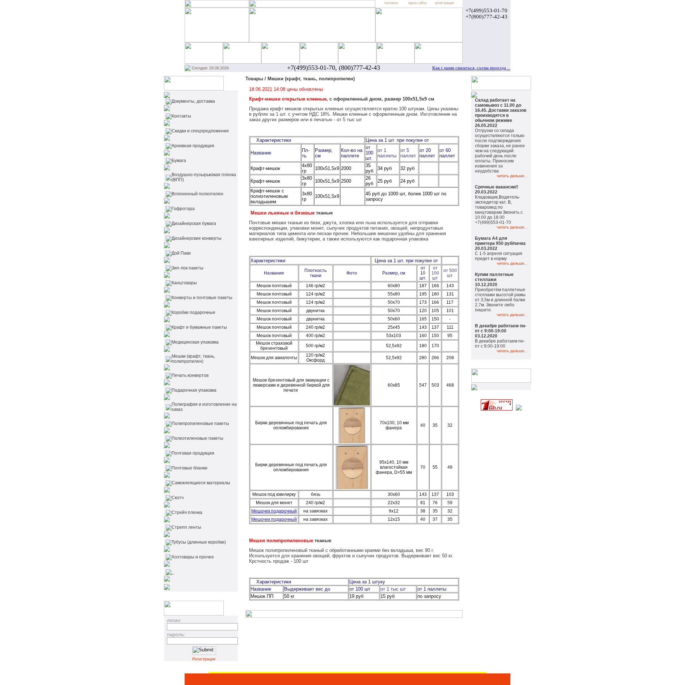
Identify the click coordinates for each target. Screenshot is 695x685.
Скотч (178, 497)
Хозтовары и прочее (193, 557)
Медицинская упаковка (195, 342)
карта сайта (417, 3)
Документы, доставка (193, 101)
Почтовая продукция (193, 453)
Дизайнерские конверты (197, 238)
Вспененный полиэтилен (197, 193)
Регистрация (203, 659)
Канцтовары (184, 282)
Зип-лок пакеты (187, 268)
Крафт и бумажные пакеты (199, 327)
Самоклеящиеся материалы (201, 482)
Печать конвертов (190, 375)
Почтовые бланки (189, 468)
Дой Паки (181, 253)
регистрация (444, 3)
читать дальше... (512, 176)
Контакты (181, 116)
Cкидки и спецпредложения (200, 130)
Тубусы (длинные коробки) (199, 542)
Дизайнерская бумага (194, 223)
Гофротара (183, 208)
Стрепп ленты (186, 527)
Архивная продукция (193, 145)
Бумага (179, 160)
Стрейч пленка (187, 512)
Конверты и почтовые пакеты (202, 297)
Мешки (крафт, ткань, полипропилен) (193, 359)
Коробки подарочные (193, 312)
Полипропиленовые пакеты (200, 423)
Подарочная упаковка (194, 390)
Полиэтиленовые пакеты (197, 438)
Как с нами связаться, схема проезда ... (471, 68)
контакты (391, 3)
